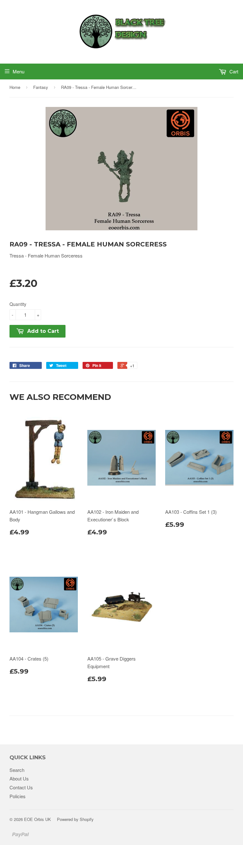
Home (14, 87)
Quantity (17, 304)
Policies (17, 796)
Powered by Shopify (75, 819)
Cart (233, 71)
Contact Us (21, 787)
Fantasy (40, 87)
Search (16, 770)
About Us (19, 778)
